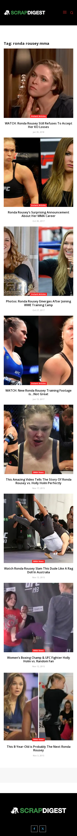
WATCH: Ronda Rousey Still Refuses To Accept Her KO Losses (38, 125)
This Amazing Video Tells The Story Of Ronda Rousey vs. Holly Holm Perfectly (38, 481)
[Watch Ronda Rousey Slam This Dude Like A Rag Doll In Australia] (38, 528)
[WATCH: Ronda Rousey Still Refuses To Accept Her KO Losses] (38, 83)
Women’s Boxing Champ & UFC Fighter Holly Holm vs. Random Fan (38, 659)
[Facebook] (34, 829)
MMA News (38, 472)
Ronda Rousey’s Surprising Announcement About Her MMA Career (38, 214)
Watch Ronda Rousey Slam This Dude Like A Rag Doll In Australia (38, 570)
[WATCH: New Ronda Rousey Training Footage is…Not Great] (38, 350)
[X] (42, 829)
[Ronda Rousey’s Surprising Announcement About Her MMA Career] (38, 172)
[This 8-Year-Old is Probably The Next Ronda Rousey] (38, 706)
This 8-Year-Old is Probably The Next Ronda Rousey (38, 748)
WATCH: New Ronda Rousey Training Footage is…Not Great (38, 392)
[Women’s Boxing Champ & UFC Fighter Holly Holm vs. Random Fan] (38, 617)
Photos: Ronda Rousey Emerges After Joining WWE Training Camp (38, 303)
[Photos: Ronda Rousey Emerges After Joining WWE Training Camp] (38, 261)
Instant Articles (38, 116)
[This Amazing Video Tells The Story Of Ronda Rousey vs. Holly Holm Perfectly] (38, 439)
